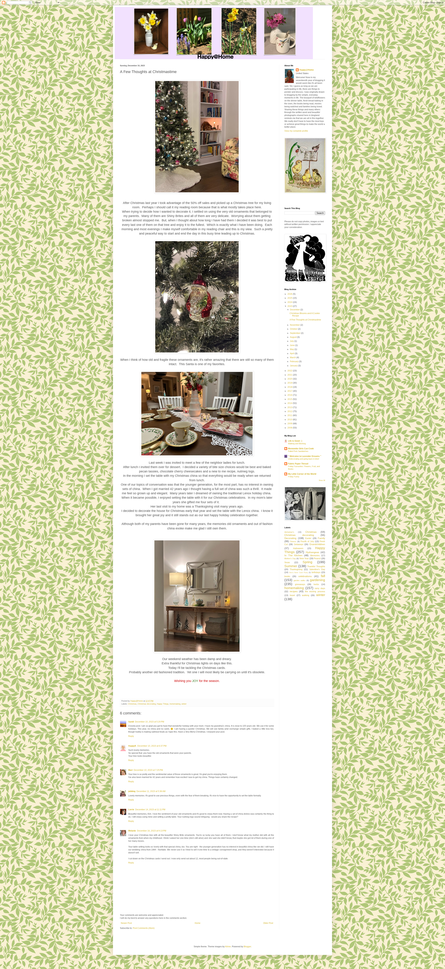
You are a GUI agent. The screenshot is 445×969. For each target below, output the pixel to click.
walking (305, 595)
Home (197, 923)
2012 (290, 411)
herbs (316, 584)
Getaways (298, 544)
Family (321, 538)
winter (184, 704)
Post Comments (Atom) (144, 928)
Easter (308, 538)
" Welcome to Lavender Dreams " (304, 456)
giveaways (300, 584)
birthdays (316, 572)
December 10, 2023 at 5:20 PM (149, 722)
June (292, 345)
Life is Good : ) (295, 441)
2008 (290, 428)
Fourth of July (307, 541)
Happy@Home (306, 70)
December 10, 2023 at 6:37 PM (152, 746)
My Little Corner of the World (302, 474)
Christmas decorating (147, 704)
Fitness (293, 541)
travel (292, 595)
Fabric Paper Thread (298, 464)
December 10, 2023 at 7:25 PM (148, 770)
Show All (322, 480)
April (292, 353)
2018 (290, 387)
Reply (131, 736)
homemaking (175, 704)
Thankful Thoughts (316, 566)
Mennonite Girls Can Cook (301, 448)
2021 (290, 375)
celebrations (305, 576)
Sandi (131, 722)
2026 (290, 294)
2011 (290, 415)
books (287, 576)
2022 (290, 370)
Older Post (268, 923)
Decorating (290, 538)
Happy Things (163, 704)
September (295, 333)
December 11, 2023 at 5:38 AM (150, 791)
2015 (290, 399)
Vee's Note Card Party (298, 572)
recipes (294, 591)
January (294, 365)
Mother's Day (290, 558)
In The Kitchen (293, 555)
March (293, 357)
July (292, 341)
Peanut (317, 558)
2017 (290, 391)
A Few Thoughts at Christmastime (305, 320)
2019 (290, 383)
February (294, 361)
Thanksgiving (296, 569)
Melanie (132, 831)
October (294, 329)
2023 (290, 306)
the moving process (315, 591)
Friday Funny (293, 477)
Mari (130, 770)
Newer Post (126, 923)
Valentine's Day (317, 569)
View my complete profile (296, 131)
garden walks (299, 580)
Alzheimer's (289, 532)
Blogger (247, 946)
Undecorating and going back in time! (303, 459)
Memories (315, 555)
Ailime (228, 946)
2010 (290, 419)
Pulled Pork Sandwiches (298, 451)
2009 (290, 423)
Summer (290, 566)
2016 (290, 395)
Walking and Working (297, 444)
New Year (304, 558)
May (292, 349)
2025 (290, 298)
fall (323, 576)
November (295, 325)
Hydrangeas (312, 552)
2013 (290, 407)
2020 (290, 379)
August (293, 337)
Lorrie (131, 809)
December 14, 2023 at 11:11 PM (150, 809)
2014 (290, 403)
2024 (290, 302)
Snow (287, 562)
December (295, 309)
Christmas (132, 704)
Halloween (298, 548)
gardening (317, 580)
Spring (307, 562)
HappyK (132, 746)
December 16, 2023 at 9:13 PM (151, 831)
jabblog (131, 791)
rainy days (320, 588)
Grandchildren (317, 544)
